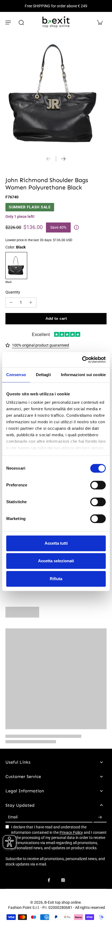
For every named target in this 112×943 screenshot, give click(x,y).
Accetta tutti (56, 543)
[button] (56, 318)
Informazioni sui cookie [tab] (83, 374)
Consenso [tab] (16, 374)
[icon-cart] (99, 22)
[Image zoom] (56, 92)
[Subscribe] (100, 817)
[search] (21, 22)
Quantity (12, 292)
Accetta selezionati (56, 560)
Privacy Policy (71, 832)
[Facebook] (49, 880)
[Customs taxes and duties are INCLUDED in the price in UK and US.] (76, 227)
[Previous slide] (49, 159)
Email (12, 817)
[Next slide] (63, 159)
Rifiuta (56, 578)
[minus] (11, 302)
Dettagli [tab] (43, 374)
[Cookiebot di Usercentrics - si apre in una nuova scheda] (82, 359)
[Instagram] (63, 880)
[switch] (98, 485)
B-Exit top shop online (62, 902)
